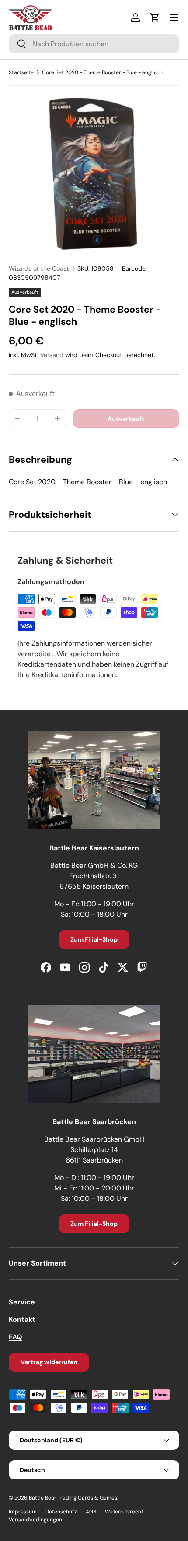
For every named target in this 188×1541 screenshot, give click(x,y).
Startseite (21, 72)
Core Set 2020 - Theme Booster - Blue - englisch (102, 72)
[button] (154, 17)
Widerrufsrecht (124, 1511)
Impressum (23, 1511)
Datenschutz (61, 1511)
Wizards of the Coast (39, 268)
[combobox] (94, 43)
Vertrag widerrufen (49, 1362)
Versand (51, 355)
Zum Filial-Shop (94, 939)
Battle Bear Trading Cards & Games (73, 1497)
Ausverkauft (126, 419)
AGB (91, 1511)
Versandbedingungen (35, 1519)
